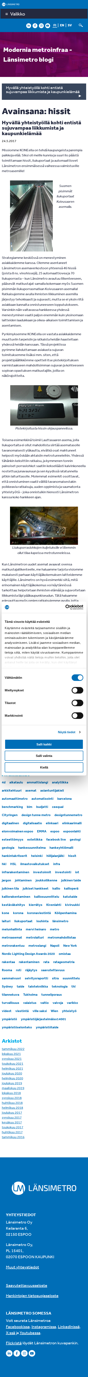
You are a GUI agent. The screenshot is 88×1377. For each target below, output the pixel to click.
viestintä (22, 1011)
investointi (63, 872)
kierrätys (35, 905)
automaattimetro (15, 798)
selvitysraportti (36, 978)
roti (18, 970)
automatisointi (42, 798)
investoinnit (42, 872)
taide (20, 986)
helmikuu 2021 (12, 1068)
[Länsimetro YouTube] (47, 25)
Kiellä (44, 767)
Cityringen (10, 815)
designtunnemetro (68, 815)
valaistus (29, 1003)
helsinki (37, 856)
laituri (6, 921)
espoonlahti (72, 831)
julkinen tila (10, 888)
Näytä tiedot (66, 732)
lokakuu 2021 (11, 1054)
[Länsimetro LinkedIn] (28, 25)
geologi (75, 839)
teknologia (60, 986)
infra (56, 864)
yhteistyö (69, 1011)
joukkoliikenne (46, 880)
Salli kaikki (44, 744)
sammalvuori (11, 978)
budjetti (42, 807)
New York (70, 945)
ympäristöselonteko (17, 1027)
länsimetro (60, 921)
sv (70, 25)
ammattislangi (37, 782)
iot (77, 872)
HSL (13, 864)
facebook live (56, 839)
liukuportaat (23, 921)
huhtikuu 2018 (12, 1103)
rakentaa (8, 962)
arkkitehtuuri (11, 790)
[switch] (77, 690)
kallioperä (71, 888)
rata (46, 962)
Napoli (54, 945)
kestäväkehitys (13, 905)
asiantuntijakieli (52, 790)
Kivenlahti (53, 905)
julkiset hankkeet (36, 888)
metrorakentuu (13, 945)
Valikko (17, 14)
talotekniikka (38, 986)
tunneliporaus (51, 994)
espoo (54, 831)
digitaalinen (10, 823)
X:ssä (10, 1332)
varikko (72, 1003)
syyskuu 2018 (12, 1098)
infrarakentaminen (15, 872)
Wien (54, 1011)
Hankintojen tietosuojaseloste (32, 1295)
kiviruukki (72, 905)
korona (18, 913)
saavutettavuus (53, 970)
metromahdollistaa (62, 937)
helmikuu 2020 (12, 1078)
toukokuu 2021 (12, 1063)
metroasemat (12, 937)
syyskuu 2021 (12, 1059)
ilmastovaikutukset (34, 864)
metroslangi (37, 945)
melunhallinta (12, 929)
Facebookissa (18, 1326)
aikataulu (16, 782)
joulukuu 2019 (12, 1083)
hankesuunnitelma (32, 847)
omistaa (65, 954)
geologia (8, 847)
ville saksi (40, 1011)
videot (6, 1011)
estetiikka (34, 839)
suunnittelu (71, 978)
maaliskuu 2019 (13, 1088)
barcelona (64, 798)
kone (5, 913)
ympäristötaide (47, 1027)
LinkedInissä (69, 1326)
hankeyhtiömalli (61, 847)
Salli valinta (44, 755)
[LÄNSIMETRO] (44, 4)
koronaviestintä (39, 913)
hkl (4, 864)
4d (4, 782)
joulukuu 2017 (12, 1112)
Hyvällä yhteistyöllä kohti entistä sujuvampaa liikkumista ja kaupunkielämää (43, 89)
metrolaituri (35, 937)
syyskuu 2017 (12, 1117)
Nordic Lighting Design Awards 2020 (28, 954)
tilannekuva (10, 994)
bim (29, 807)
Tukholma (30, 994)
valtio (44, 1003)
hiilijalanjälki (55, 856)
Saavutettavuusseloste (26, 1285)
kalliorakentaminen (16, 896)
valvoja (58, 1003)
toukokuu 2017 (12, 1127)
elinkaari (52, 823)
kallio (56, 888)
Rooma (7, 970)
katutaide (70, 896)
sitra (55, 978)
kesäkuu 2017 (12, 1122)
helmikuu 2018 (12, 1108)
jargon (6, 880)
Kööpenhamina (66, 913)
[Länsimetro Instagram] (41, 25)
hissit (72, 856)
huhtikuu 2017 (12, 1132)
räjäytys (31, 970)
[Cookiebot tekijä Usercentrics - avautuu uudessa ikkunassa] (65, 607)
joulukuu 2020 (12, 1073)
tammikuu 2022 (13, 1049)
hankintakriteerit (14, 856)
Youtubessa (30, 1332)
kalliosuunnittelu (46, 896)
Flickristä (14, 1342)
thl (73, 986)
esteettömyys (12, 839)
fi (54, 25)
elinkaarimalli (72, 823)
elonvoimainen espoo (17, 831)
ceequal (57, 807)
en (62, 25)
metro (54, 929)
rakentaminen (29, 962)
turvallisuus (10, 1003)
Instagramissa (44, 1326)
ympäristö (9, 1019)
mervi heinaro (36, 929)
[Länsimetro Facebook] (35, 25)
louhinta (42, 921)
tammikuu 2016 (13, 1137)
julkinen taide (71, 880)
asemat (30, 790)
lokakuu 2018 (11, 1093)
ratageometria (63, 962)
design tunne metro (36, 815)
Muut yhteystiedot (22, 1267)
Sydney (7, 986)
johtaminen (23, 880)
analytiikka (60, 782)
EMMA (41, 831)
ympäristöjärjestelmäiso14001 (43, 1019)
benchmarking (12, 807)
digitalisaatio (32, 823)
